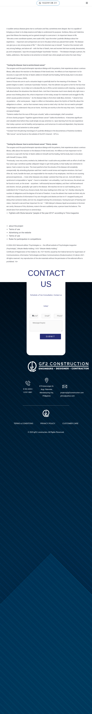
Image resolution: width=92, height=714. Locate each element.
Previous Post (10, 271)
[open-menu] (86, 3)
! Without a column (16, 24)
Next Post (83, 271)
